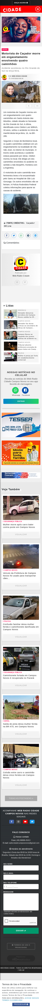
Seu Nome (8, 864)
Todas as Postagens (20, 798)
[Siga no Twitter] (32, 821)
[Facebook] (25, 282)
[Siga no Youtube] (25, 821)
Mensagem (8, 892)
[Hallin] (21, 453)
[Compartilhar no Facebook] (6, 235)
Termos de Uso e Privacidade (21, 946)
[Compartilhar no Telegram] (28, 235)
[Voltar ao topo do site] (38, 554)
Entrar (21, 401)
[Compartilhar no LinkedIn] (35, 235)
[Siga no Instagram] (18, 821)
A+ (38, 106)
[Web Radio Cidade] (12, 10)
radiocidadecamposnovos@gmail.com (24, 843)
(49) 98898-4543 (23, 840)
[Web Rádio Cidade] (21, 29)
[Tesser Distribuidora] (21, 425)
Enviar (20, 931)
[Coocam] (21, 475)
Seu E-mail (8, 873)
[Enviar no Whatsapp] (21, 235)
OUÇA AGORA (20, 3)
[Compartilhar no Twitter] (14, 235)
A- (29, 106)
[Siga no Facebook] (11, 821)
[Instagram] (17, 282)
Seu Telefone (10, 883)
